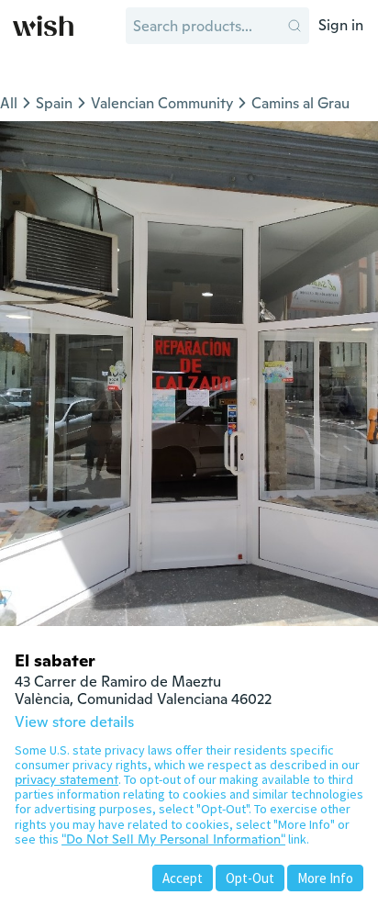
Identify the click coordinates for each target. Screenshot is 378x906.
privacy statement (66, 779)
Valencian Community (162, 103)
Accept (182, 878)
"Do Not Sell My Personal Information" (173, 839)
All (8, 103)
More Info (325, 878)
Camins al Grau (300, 103)
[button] (294, 25)
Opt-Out (250, 878)
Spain (54, 103)
